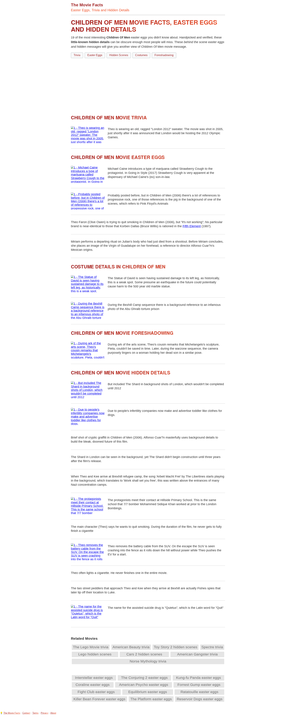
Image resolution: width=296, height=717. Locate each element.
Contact (26, 713)
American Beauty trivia (131, 647)
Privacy (44, 713)
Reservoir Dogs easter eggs (200, 699)
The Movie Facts (11, 713)
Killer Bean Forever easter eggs (99, 699)
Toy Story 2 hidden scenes (175, 647)
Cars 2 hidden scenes (144, 654)
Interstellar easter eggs (94, 678)
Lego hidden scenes (95, 654)
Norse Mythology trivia (148, 661)
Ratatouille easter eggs (199, 692)
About (53, 713)
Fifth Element (192, 226)
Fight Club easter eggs (96, 692)
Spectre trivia (212, 647)
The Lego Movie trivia (90, 647)
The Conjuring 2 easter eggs (144, 678)
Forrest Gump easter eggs (198, 685)
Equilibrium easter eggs (147, 692)
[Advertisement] (148, 85)
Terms (35, 713)
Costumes (141, 55)
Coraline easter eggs (93, 685)
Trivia (77, 55)
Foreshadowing (164, 55)
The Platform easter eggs (151, 699)
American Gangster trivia (197, 654)
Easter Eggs (94, 55)
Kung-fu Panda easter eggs (198, 678)
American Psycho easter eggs (143, 685)
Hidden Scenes (118, 55)
